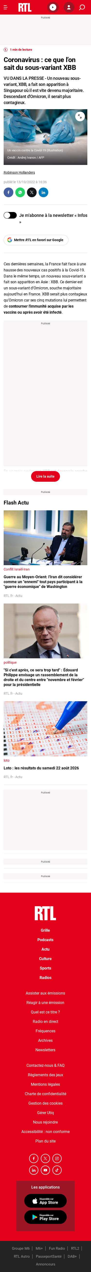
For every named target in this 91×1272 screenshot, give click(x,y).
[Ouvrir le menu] (5, 7)
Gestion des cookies (45, 1103)
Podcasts (45, 940)
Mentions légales (45, 1084)
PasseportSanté (49, 1256)
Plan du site (45, 1141)
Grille (45, 930)
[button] (53, 7)
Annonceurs (45, 1264)
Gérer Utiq (45, 1112)
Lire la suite (45, 476)
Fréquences (45, 1031)
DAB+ (72, 1256)
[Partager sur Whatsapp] (20, 192)
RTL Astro (22, 1256)
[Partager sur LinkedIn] (43, 192)
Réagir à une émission (45, 1002)
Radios (45, 977)
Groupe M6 (21, 1248)
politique (10, 662)
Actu (45, 949)
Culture (45, 958)
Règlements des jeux (45, 1075)
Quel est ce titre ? (45, 1012)
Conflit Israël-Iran (17, 569)
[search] (82, 7)
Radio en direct (45, 1021)
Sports (45, 968)
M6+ (39, 1248)
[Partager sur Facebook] (8, 192)
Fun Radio (57, 1248)
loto (6, 760)
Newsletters (45, 1050)
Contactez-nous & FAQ (45, 1065)
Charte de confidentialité (45, 1094)
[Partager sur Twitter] (32, 192)
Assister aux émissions (45, 993)
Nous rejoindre (45, 1122)
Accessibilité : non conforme (45, 1131)
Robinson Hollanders (19, 172)
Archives (45, 1040)
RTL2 (75, 1248)
